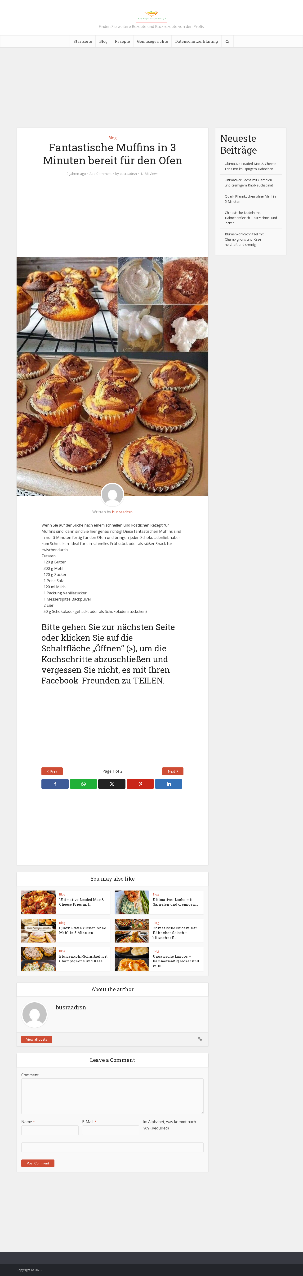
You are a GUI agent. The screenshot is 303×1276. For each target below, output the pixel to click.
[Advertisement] (151, 87)
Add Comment (100, 174)
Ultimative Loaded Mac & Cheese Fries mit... (81, 902)
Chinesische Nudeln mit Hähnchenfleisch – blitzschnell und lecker (251, 217)
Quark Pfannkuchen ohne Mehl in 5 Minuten (82, 930)
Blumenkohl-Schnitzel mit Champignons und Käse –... (83, 961)
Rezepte (122, 41)
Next (171, 771)
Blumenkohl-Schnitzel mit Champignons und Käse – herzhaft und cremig (244, 239)
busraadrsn (128, 174)
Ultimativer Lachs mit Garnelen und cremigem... (175, 902)
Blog (103, 41)
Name (28, 1121)
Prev (53, 771)
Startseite (82, 41)
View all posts (36, 1039)
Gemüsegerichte (152, 41)
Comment (30, 1074)
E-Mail (89, 1121)
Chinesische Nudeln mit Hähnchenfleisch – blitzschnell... (175, 933)
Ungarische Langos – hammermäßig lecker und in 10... (176, 961)
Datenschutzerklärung (196, 41)
